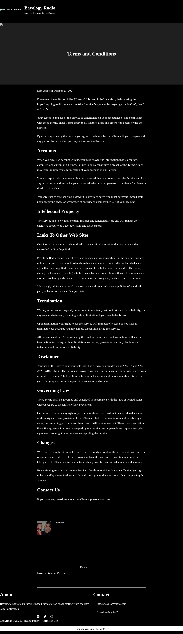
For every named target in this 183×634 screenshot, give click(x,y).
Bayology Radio (39, 7)
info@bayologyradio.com (111, 603)
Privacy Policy (30, 620)
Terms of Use (50, 620)
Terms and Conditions (84, 629)
